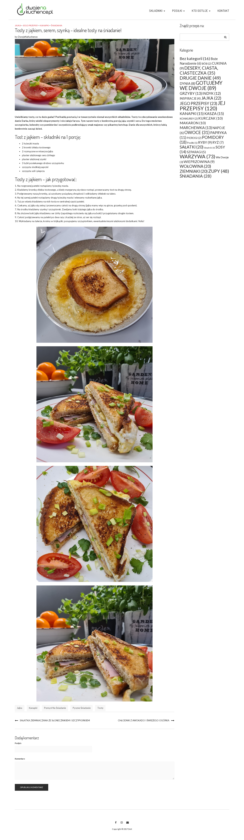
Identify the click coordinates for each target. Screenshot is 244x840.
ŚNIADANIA (56, 25)
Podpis (18, 743)
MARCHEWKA (196, 127)
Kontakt (223, 10)
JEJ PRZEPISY (202, 105)
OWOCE (197, 132)
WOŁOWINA (195, 166)
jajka (19, 707)
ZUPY (218, 171)
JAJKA (18, 25)
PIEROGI (194, 137)
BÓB (206, 63)
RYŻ (218, 142)
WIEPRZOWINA (199, 162)
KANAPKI (44, 25)
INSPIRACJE (190, 98)
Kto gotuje (200, 10)
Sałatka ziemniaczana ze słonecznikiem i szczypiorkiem (55, 720)
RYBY (205, 142)
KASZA (214, 113)
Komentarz (20, 759)
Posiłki (177, 10)
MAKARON (193, 123)
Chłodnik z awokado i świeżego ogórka (143, 720)
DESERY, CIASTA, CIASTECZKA (199, 70)
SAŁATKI (191, 147)
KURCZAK (210, 118)
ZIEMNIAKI (194, 171)
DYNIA (187, 83)
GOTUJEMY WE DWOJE (201, 85)
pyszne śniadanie (82, 707)
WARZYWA (197, 156)
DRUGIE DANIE (200, 78)
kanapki (33, 707)
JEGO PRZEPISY (30, 25)
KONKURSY (189, 118)
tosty (100, 707)
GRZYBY (191, 93)
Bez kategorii (195, 58)
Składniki (156, 10)
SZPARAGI (196, 152)
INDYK (211, 93)
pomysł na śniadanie (55, 707)
